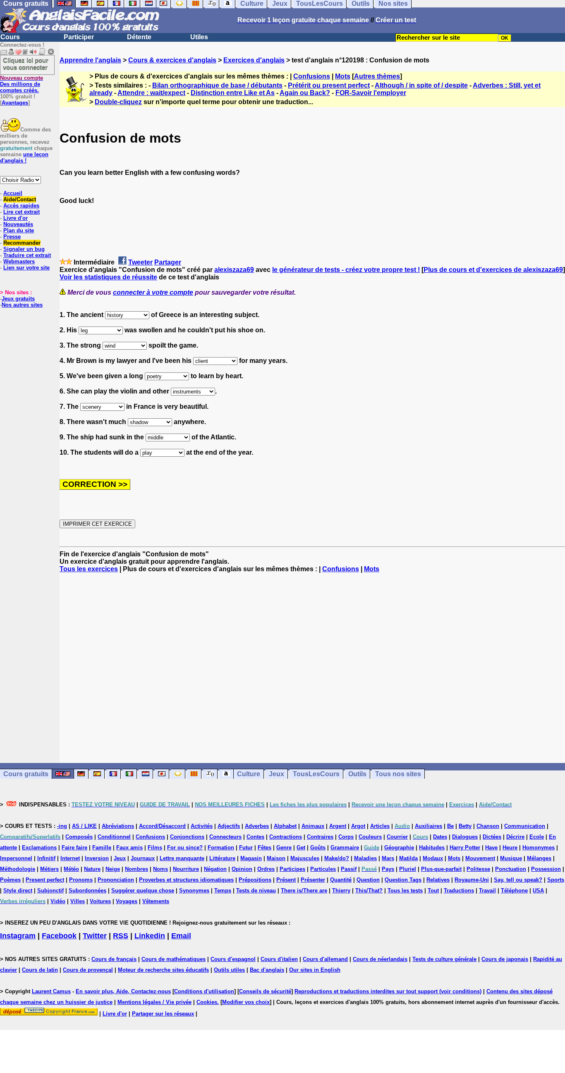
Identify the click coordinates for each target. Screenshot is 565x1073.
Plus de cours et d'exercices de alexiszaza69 (493, 269)
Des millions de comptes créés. (21, 84)
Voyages (126, 901)
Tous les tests (405, 890)
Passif (349, 869)
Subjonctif (50, 890)
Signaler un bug (24, 249)
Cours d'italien (279, 959)
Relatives (438, 880)
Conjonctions (187, 837)
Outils (357, 773)
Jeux (276, 773)
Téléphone (514, 890)
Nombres (136, 869)
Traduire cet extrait (27, 255)
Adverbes (257, 826)
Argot (358, 826)
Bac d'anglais (267, 970)
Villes (77, 901)
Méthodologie (17, 869)
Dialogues (465, 837)
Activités (202, 826)
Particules (323, 869)
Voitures (100, 901)
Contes (255, 837)
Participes (292, 869)
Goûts (318, 847)
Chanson (487, 826)
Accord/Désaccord (162, 826)
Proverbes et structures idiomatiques (186, 880)
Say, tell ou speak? (518, 880)
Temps (222, 890)
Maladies (365, 858)
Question (368, 880)
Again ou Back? (305, 92)
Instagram (18, 936)
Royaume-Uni (472, 880)
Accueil (12, 193)
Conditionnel (114, 837)
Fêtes (264, 847)
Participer (79, 37)
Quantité (341, 880)
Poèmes (10, 880)
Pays (388, 869)
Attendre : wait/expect (151, 92)
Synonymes (194, 890)
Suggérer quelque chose (142, 890)
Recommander (22, 243)
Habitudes (432, 847)
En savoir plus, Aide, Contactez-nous (123, 991)
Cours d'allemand (325, 959)
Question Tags (403, 880)
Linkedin (149, 936)
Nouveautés (18, 224)
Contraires (320, 837)
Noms (160, 869)
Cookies (206, 1002)
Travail (487, 890)
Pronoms (81, 880)
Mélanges (539, 858)
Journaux (143, 858)
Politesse (478, 869)
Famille (101, 847)
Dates (440, 837)
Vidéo (57, 901)
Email (181, 936)
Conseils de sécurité (265, 991)
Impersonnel (16, 858)
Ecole (536, 837)
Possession (546, 869)
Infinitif (46, 858)
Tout (433, 890)
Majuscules (304, 858)
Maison (276, 858)
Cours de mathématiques (173, 959)
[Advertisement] (312, 668)
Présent (286, 880)
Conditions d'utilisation (204, 991)
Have (491, 847)
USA (538, 890)
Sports (555, 880)
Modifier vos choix (246, 1002)
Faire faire (74, 847)
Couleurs (370, 837)
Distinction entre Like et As (233, 92)
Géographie (399, 847)
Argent (337, 826)
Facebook (59, 936)
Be (450, 826)
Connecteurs (225, 837)
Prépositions (255, 880)
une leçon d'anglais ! (24, 157)
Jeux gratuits (18, 299)
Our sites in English (314, 970)
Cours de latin (40, 970)
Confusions (311, 76)
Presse (12, 237)
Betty (465, 826)
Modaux (433, 858)
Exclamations (39, 847)
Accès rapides (21, 206)
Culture (248, 773)
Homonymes (538, 847)
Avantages (15, 103)
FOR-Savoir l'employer (370, 92)
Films (155, 847)
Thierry (341, 890)
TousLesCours (316, 773)
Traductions (459, 890)
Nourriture (186, 869)
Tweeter (140, 262)
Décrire (515, 837)
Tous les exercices (89, 568)
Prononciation (116, 880)
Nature (92, 869)
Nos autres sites (22, 305)
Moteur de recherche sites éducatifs (163, 970)
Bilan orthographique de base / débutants (217, 85)
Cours (10, 37)
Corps (346, 837)
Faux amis (129, 847)
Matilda (408, 858)
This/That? (369, 890)
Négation (215, 869)
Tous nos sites (398, 773)
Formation (221, 847)
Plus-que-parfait (441, 869)
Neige (112, 869)
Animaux (313, 826)
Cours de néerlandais (380, 959)
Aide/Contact (19, 199)
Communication (524, 826)
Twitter (95, 936)
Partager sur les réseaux (163, 1014)
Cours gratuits (25, 773)
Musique (511, 858)
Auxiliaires (428, 826)
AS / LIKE (84, 826)
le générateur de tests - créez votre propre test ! (346, 269)
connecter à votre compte (153, 292)
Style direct (17, 890)
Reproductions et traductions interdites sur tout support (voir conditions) (387, 991)
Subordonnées (87, 890)
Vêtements (155, 901)
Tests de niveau (256, 890)
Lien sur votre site (26, 268)
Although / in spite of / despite (421, 85)
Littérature (222, 858)
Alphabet (285, 826)
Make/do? (336, 858)
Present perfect (45, 880)
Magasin (251, 858)
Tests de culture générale (444, 959)
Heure (510, 847)
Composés (79, 837)
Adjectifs (229, 826)
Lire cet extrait (21, 212)
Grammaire (344, 847)
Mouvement (480, 858)
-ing (62, 826)
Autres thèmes (377, 76)
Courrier (397, 837)
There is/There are (304, 890)
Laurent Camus (51, 991)
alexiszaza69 (234, 269)
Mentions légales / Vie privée (154, 1002)
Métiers (49, 869)
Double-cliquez (118, 101)
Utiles (199, 37)
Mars (388, 858)
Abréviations (118, 826)
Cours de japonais (504, 959)
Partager (167, 262)
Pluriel (407, 869)
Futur (246, 847)
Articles (380, 826)
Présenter (313, 880)
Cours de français (113, 959)
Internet (70, 858)
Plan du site (18, 230)
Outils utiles (229, 970)
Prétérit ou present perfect (329, 85)
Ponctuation (510, 869)
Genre (284, 847)
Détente (139, 37)
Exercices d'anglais (254, 60)
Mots (342, 76)
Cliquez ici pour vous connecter (25, 64)
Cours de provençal (88, 970)
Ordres (266, 869)
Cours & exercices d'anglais (172, 60)
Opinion (242, 869)
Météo (71, 869)
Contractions (285, 837)
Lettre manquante (182, 858)
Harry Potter (465, 847)
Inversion (97, 858)
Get (301, 847)
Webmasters (19, 261)
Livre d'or (15, 218)
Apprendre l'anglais (90, 60)
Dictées (492, 837)
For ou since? (185, 847)
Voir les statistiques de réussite (108, 277)
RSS (120, 936)
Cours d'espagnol (233, 959)
